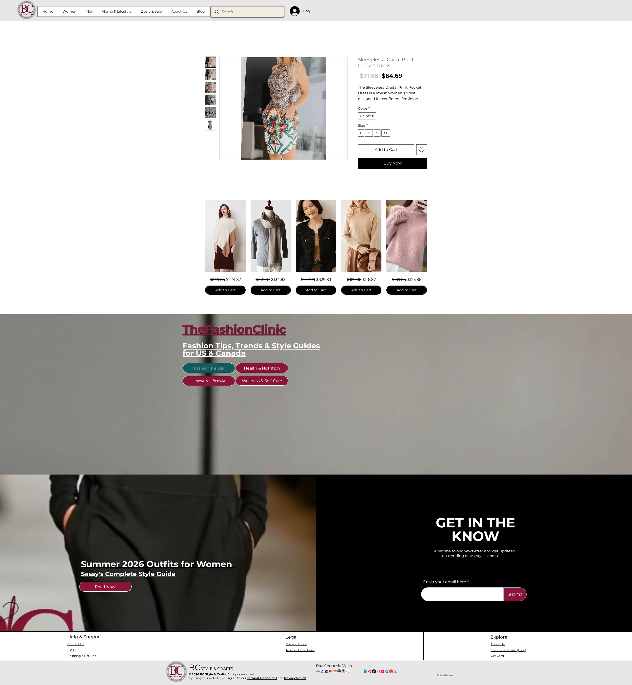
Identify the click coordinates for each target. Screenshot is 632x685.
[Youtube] (383, 671)
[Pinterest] (370, 671)
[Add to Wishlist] (421, 149)
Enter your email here (444, 582)
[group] (316, 247)
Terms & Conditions (262, 678)
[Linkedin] (366, 671)
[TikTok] (374, 671)
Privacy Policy (295, 678)
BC (211, 667)
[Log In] (293, 11)
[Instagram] (378, 671)
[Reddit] (391, 671)
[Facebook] (387, 671)
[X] (395, 671)
